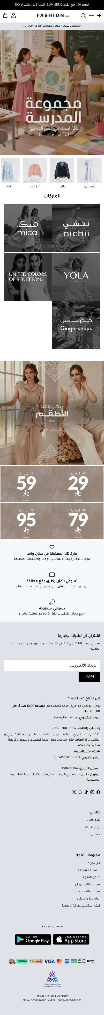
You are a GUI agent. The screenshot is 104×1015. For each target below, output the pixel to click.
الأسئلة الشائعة (89, 870)
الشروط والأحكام (88, 899)
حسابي (95, 834)
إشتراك (89, 676)
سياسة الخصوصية (87, 891)
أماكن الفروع (91, 877)
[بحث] (80, 15)
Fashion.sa (48, 927)
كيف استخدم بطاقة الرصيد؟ (81, 906)
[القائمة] (91, 15)
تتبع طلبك (92, 820)
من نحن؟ (94, 863)
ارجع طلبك (92, 827)
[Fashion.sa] (52, 15)
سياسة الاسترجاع (87, 884)
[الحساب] (14, 15)
